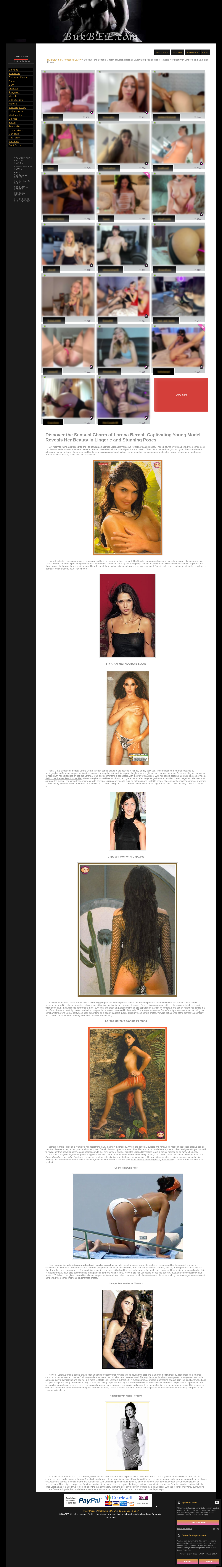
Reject (187, 1561)
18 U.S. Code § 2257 (129, 1511)
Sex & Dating (177, 52)
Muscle (13, 96)
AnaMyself (163, 168)
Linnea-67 (53, 371)
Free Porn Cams (162, 52)
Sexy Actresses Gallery (70, 59)
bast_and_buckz (166, 320)
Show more (181, 394)
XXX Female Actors (21, 188)
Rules (195, 1554)
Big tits (13, 118)
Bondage (14, 134)
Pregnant (14, 92)
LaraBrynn (53, 117)
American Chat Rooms (23, 167)
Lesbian (13, 88)
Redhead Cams (18, 77)
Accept (208, 1561)
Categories (21, 57)
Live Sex (205, 52)
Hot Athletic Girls (22, 182)
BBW (12, 84)
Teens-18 (14, 126)
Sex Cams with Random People (23, 160)
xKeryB (51, 270)
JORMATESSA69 (167, 117)
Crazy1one (53, 422)
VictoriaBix (108, 117)
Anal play (14, 137)
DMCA (113, 1511)
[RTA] (216, 1528)
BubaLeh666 (54, 320)
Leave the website (184, 1529)
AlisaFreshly (164, 219)
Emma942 (108, 320)
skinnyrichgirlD (111, 270)
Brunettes (14, 73)
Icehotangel (164, 371)
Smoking (14, 141)
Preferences (22, 61)
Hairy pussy (16, 111)
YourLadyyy (109, 168)
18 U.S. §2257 (211, 1554)
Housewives (16, 130)
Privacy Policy (88, 1511)
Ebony (12, 122)
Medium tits (16, 115)
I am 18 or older (198, 1522)
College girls (16, 100)
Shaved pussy (17, 107)
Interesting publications (22, 200)
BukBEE (51, 59)
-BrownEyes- (164, 270)
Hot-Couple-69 (110, 422)
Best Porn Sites (192, 52)
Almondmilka (110, 371)
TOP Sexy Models (19, 194)
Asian (12, 81)
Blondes (13, 69)
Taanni (106, 219)
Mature (13, 103)
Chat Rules (102, 1511)
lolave (51, 168)
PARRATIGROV (56, 219)
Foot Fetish (15, 145)
